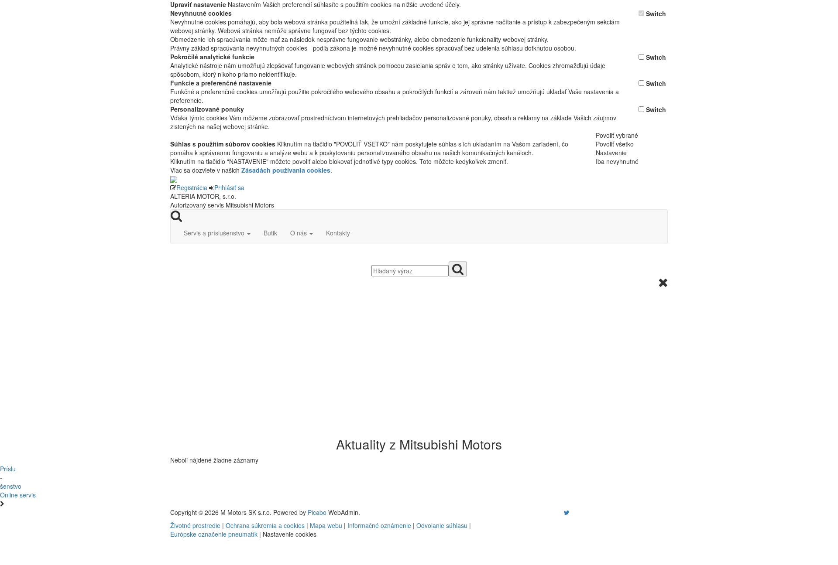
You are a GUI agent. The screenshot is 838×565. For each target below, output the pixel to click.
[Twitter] (567, 512)
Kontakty (338, 232)
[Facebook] (554, 512)
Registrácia (191, 187)
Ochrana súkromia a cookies (265, 525)
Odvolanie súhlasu (441, 525)
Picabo (317, 512)
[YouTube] (558, 512)
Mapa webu (326, 525)
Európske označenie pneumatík (214, 534)
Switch (656, 13)
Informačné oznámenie (379, 525)
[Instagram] (561, 512)
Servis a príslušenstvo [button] (215, 232)
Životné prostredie (195, 525)
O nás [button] (299, 232)
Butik (270, 232)
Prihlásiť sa (229, 187)
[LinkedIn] (572, 512)
